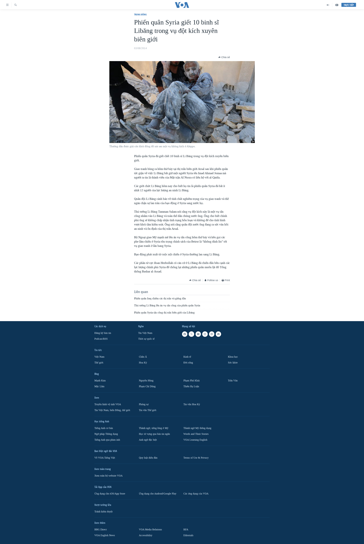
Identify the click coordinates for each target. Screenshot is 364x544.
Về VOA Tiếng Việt (104, 457)
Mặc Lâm (99, 386)
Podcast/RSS (101, 338)
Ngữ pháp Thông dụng (106, 434)
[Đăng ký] (218, 334)
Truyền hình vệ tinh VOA (107, 404)
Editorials (188, 535)
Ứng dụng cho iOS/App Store (109, 493)
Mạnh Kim (100, 380)
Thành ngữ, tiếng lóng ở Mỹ (153, 428)
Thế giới (98, 362)
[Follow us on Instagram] (205, 334)
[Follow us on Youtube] (198, 334)
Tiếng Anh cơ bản (103, 428)
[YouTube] (336, 5)
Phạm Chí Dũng (147, 386)
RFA (185, 529)
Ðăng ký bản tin (102, 333)
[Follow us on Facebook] (184, 334)
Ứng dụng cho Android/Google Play (157, 493)
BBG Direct (100, 529)
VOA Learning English (195, 439)
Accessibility (145, 535)
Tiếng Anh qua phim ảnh (107, 439)
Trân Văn (233, 380)
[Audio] (328, 5)
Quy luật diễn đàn (148, 457)
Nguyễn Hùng (146, 380)
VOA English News (104, 535)
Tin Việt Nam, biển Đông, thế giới (112, 410)
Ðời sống (188, 362)
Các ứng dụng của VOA (195, 493)
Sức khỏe (233, 362)
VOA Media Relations (150, 529)
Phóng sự (144, 404)
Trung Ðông (140, 14)
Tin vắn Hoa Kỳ (191, 404)
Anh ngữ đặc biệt (148, 439)
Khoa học (233, 356)
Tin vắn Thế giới (147, 410)
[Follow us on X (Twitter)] (191, 334)
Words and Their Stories (196, 434)
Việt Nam (99, 356)
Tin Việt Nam (145, 333)
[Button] (224, 57)
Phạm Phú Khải (191, 380)
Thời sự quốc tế (146, 338)
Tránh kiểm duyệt (103, 511)
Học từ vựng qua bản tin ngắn (154, 434)
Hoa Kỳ (143, 362)
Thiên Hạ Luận (191, 386)
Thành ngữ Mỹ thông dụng (197, 428)
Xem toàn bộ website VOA (108, 475)
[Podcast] (211, 334)
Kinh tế (187, 356)
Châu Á (143, 356)
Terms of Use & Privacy (196, 457)
